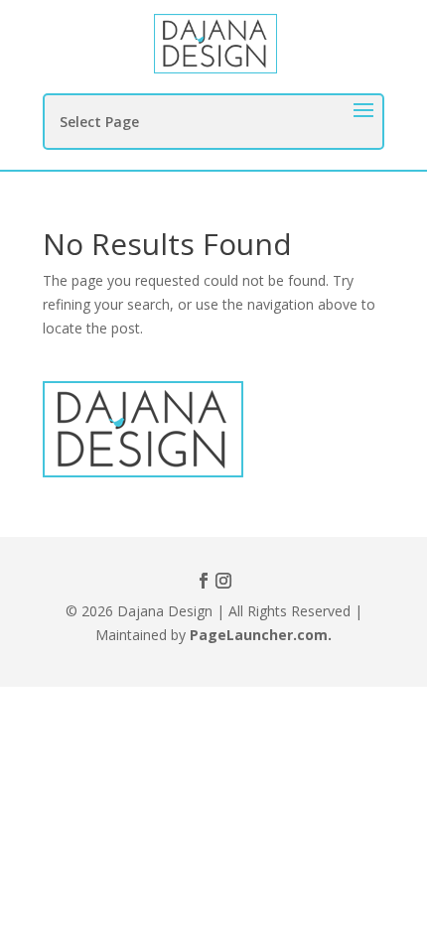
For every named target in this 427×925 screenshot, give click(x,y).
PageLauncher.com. (261, 634)
